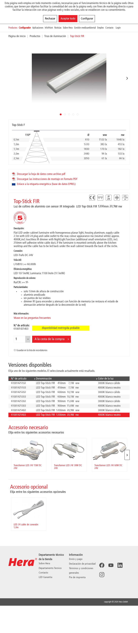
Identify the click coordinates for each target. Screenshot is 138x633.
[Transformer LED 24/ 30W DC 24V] (69, 450)
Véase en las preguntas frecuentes (32, 318)
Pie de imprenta (77, 577)
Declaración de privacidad (82, 564)
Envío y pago (75, 559)
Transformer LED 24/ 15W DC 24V (28, 467)
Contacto (43, 572)
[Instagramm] (101, 574)
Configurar (87, 18)
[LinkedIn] (120, 565)
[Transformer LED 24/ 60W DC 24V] (109, 450)
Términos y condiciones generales (81, 570)
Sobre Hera (44, 563)
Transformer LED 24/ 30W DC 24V (68, 467)
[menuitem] (13, 28)
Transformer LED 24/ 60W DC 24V (108, 467)
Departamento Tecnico (50, 568)
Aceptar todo (68, 18)
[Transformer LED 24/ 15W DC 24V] (28, 450)
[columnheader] (20, 378)
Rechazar (50, 18)
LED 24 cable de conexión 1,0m (26, 526)
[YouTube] (110, 565)
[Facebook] (101, 565)
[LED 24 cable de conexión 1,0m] (28, 509)
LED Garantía (45, 577)
